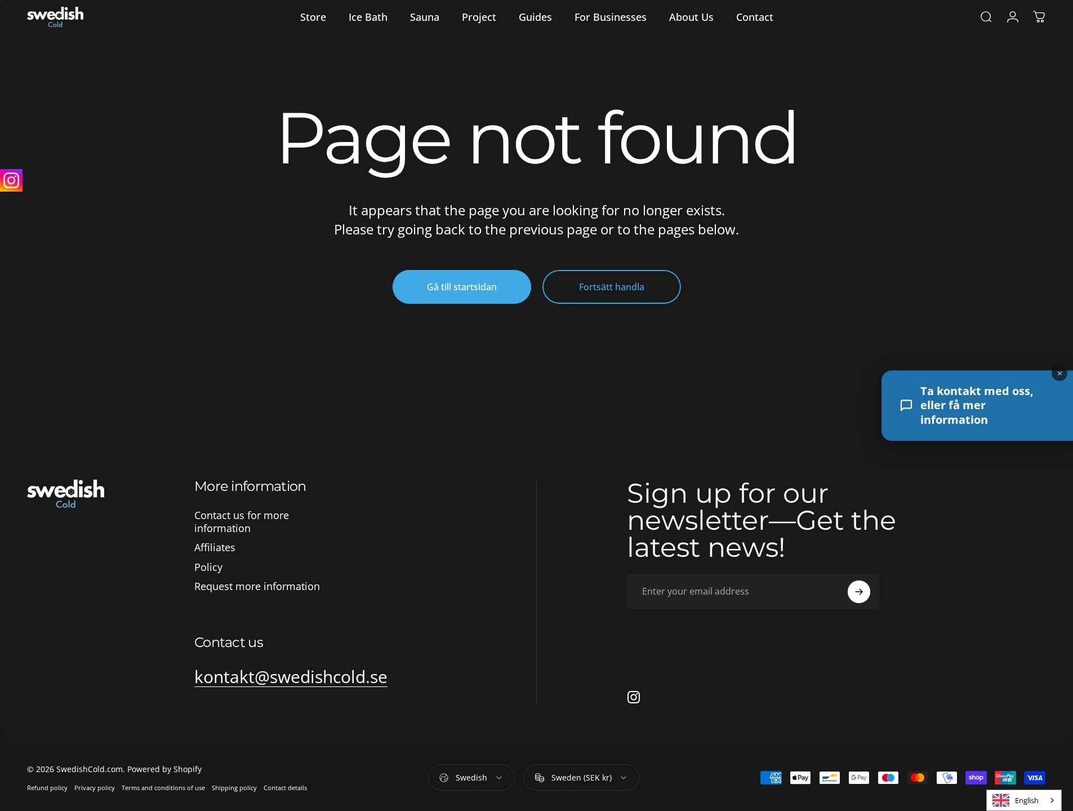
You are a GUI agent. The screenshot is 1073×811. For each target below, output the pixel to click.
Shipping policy (234, 787)
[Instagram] (11, 180)
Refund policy (47, 787)
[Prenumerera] (859, 591)
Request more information (257, 586)
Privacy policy (94, 787)
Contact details (285, 787)
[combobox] (1024, 800)
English (1027, 800)
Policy (208, 567)
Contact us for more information (241, 521)
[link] (291, 677)
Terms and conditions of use (163, 787)
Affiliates (214, 547)
